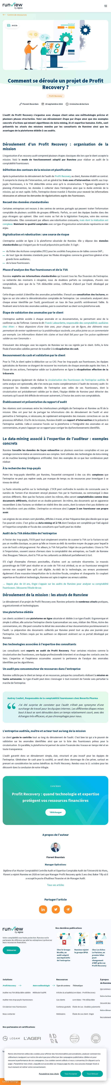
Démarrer (11, 950)
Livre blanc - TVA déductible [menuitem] (84, 1000)
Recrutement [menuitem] (105, 1017)
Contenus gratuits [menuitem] (63, 1007)
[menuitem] (18, 985)
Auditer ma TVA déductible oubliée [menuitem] (17, 992)
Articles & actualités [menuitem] (64, 992)
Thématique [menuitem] (78, 985)
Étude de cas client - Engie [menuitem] (83, 1014)
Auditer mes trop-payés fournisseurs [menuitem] (18, 1000)
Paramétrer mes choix (49, 1074)
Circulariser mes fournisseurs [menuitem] (15, 1007)
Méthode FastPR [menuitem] (39, 992)
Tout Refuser (92, 1074)
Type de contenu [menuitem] (63, 985)
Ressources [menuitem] (62, 979)
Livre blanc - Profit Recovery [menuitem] (84, 992)
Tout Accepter (70, 1074)
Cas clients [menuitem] (60, 1000)
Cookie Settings (10, 1081)
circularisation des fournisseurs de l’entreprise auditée (76, 379)
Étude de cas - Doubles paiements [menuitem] (86, 1007)
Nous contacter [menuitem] (9, 1014)
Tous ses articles (55, 884)
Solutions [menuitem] (7, 979)
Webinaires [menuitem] (60, 1014)
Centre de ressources (17, 14)
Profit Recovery (55, 96)
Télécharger (56, 812)
